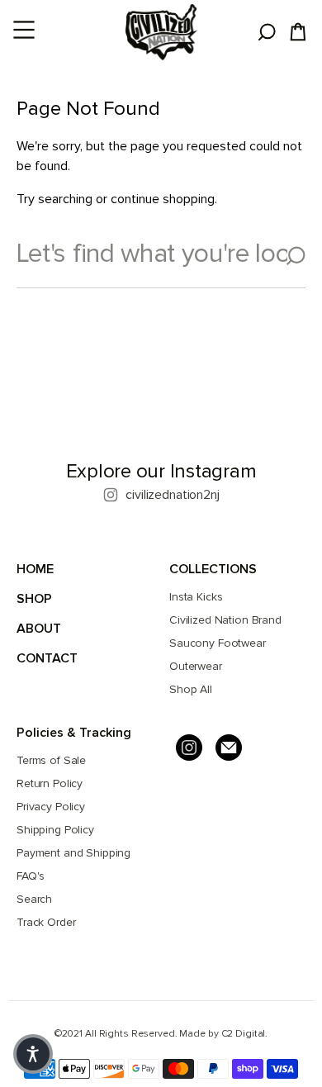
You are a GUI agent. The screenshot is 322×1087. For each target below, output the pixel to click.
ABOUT (39, 628)
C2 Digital (243, 1034)
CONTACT (47, 658)
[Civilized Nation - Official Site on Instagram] (189, 747)
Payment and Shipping (73, 853)
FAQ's (31, 876)
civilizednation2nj (172, 495)
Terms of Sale (51, 760)
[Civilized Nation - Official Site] (161, 32)
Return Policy (50, 783)
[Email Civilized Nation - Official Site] (228, 747)
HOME (35, 569)
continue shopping (163, 199)
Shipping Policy (55, 830)
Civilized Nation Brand (225, 620)
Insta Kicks (195, 597)
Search (34, 899)
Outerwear (195, 666)
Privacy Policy (51, 807)
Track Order (46, 922)
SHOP (34, 599)
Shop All (190, 689)
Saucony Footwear (217, 643)
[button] (33, 1054)
